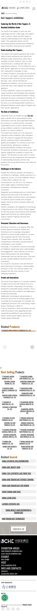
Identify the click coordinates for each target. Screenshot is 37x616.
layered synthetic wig (11, 503)
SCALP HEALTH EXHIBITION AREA (11, 553)
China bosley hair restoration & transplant (18, 511)
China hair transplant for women (15, 485)
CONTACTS (4, 571)
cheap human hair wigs (11, 491)
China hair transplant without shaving (18, 479)
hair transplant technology (13, 518)
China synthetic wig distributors (15, 461)
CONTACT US (18, 529)
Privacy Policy (27, 605)
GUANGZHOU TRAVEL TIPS (9, 574)
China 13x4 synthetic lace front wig (16, 473)
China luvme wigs (9, 497)
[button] (32, 347)
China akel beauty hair (11, 467)
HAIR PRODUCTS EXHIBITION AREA (11, 551)
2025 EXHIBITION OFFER (8, 565)
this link (30, 115)
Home (3, 13)
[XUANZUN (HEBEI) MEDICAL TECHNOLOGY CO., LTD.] (18, 330)
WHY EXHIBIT (5, 559)
